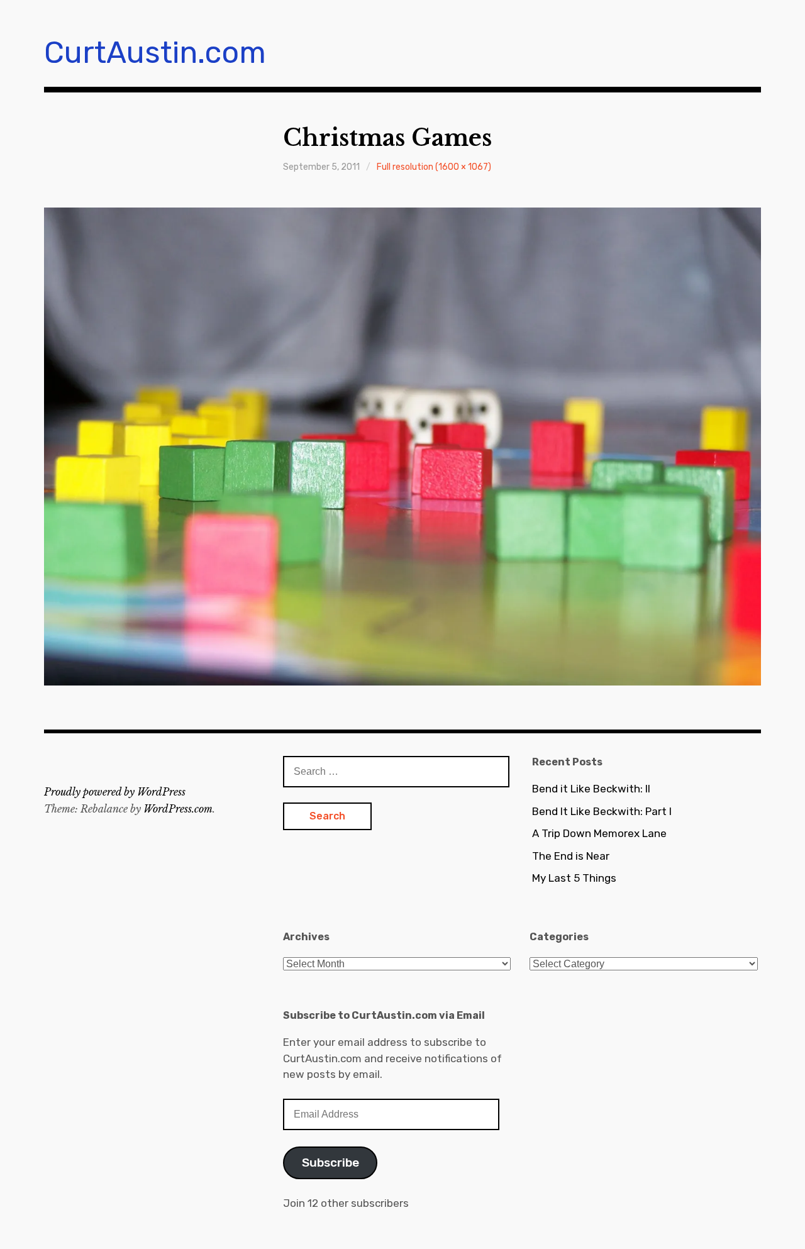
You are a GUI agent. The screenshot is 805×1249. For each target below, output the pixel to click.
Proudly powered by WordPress (115, 791)
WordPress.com (178, 808)
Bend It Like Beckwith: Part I (602, 811)
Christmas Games (387, 138)
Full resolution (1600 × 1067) (434, 167)
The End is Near (570, 856)
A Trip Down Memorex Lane (599, 833)
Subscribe (330, 1162)
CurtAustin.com (155, 52)
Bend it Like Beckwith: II (591, 788)
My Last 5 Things (574, 878)
